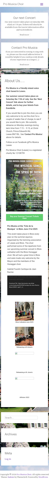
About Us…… (15, 81)
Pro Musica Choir (13, 4)
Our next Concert (24, 18)
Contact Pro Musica (24, 47)
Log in (8, 459)
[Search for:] (21, 417)
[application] (24, 285)
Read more (24, 35)
